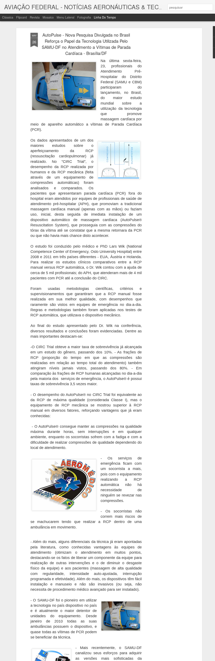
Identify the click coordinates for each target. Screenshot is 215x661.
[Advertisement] (165, 99)
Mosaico (48, 17)
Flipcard (21, 17)
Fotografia (84, 17)
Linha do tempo (105, 17)
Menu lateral (65, 17)
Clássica (7, 17)
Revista (35, 17)
